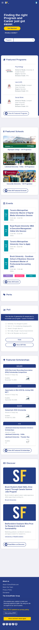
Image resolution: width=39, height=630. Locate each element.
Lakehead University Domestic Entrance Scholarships (19, 429)
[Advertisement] (19, 564)
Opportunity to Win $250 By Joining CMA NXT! (19, 391)
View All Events (12, 282)
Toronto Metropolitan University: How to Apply (20, 242)
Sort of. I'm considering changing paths (20, 326)
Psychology (19, 67)
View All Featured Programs (16, 113)
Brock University (10, 500)
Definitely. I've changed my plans (17, 324)
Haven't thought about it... (15, 328)
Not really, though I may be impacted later (20, 331)
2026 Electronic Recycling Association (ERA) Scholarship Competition (19, 371)
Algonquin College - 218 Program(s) (19, 149)
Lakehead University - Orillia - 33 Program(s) (19, 167)
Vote (19, 340)
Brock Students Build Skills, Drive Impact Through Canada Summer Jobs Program (18, 489)
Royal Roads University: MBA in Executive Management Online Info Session (22, 228)
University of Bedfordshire (14, 537)
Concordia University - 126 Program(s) (19, 184)
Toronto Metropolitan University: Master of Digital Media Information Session (21, 213)
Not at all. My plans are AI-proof (17, 333)
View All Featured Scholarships (17, 450)
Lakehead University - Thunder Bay (17, 437)
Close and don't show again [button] (17, 618)
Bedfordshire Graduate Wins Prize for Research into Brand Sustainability (19, 526)
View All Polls (19, 345)
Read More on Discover (14, 544)
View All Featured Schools (16, 191)
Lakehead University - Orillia (14, 434)
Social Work (19, 97)
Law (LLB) (18, 82)
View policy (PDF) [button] (10, 613)
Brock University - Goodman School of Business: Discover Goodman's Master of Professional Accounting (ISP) (22, 261)
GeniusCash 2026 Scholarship (15, 410)
